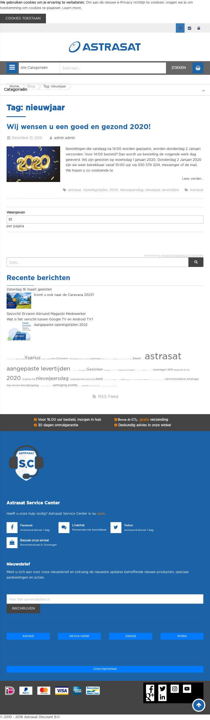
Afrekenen (189, 28)
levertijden (170, 190)
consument (91, 379)
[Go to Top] (198, 705)
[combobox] (92, 67)
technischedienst (176, 379)
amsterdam (127, 379)
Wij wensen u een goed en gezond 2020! (79, 127)
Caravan (84, 359)
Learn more (71, 8)
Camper (80, 359)
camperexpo (146, 379)
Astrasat (196, 190)
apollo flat (85, 385)
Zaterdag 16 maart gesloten (29, 289)
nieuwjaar (152, 190)
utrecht (144, 370)
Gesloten (95, 369)
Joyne (114, 359)
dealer (83, 379)
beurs (137, 358)
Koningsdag (81, 370)
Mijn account (180, 28)
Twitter (128, 525)
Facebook (26, 525)
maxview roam (138, 379)
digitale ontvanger (46, 359)
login (198, 28)
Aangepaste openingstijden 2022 (61, 324)
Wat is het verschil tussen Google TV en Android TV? (50, 319)
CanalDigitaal (95, 359)
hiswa (123, 379)
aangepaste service (181, 370)
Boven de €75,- (142, 419)
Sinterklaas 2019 (29, 379)
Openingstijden (95, 190)
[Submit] (195, 262)
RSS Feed (107, 397)
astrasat (74, 190)
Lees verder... (192, 178)
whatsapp (193, 379)
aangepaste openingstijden (126, 370)
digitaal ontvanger (20, 359)
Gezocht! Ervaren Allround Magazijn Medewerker (46, 313)
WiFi (71, 359)
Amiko (53, 359)
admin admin (64, 138)
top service (14, 385)
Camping (75, 359)
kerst (100, 379)
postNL (73, 385)
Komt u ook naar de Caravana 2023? (64, 295)
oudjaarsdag (75, 379)
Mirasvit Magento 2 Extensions (182, 255)
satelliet (103, 359)
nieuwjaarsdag (131, 190)
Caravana (62, 358)
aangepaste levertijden (39, 369)
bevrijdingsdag (30, 385)
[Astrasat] (105, 36)
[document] (105, 11)
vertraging (60, 385)
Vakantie (88, 359)
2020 (113, 190)
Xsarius (33, 358)
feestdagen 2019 (163, 370)
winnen (114, 379)
